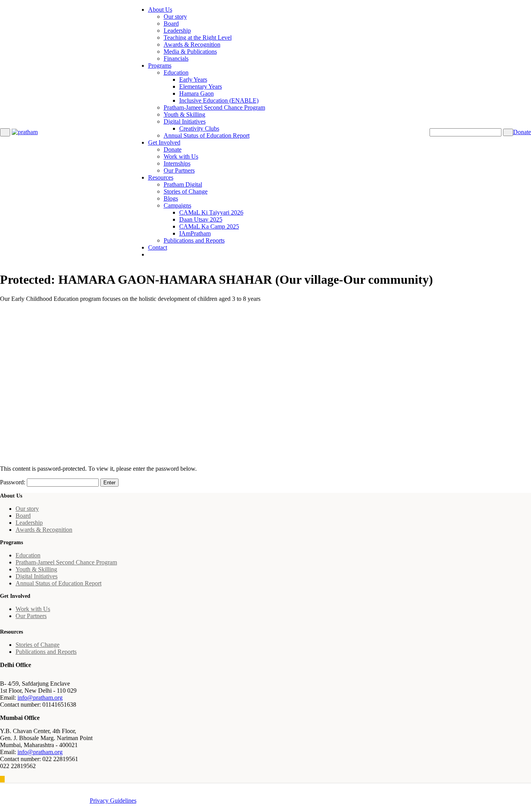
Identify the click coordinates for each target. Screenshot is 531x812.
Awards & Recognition (192, 44)
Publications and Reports (194, 240)
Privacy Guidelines (113, 800)
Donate (173, 149)
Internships (177, 163)
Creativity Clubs (199, 128)
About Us (160, 9)
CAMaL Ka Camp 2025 (209, 226)
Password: (13, 482)
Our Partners (179, 170)
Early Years (193, 79)
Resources (160, 177)
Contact (157, 247)
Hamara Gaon (196, 93)
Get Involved (164, 142)
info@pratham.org (40, 697)
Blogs (171, 198)
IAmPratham (195, 233)
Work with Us (181, 156)
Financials (176, 58)
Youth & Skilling (184, 114)
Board (171, 23)
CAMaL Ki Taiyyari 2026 (211, 212)
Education (176, 72)
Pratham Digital (183, 184)
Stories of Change (186, 191)
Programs (159, 65)
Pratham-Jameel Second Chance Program (214, 107)
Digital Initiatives (185, 121)
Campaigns (177, 205)
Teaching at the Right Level (198, 37)
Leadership (177, 30)
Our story (175, 16)
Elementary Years (200, 86)
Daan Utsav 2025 (200, 219)
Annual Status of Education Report (207, 135)
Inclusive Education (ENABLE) (219, 100)
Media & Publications (190, 51)
